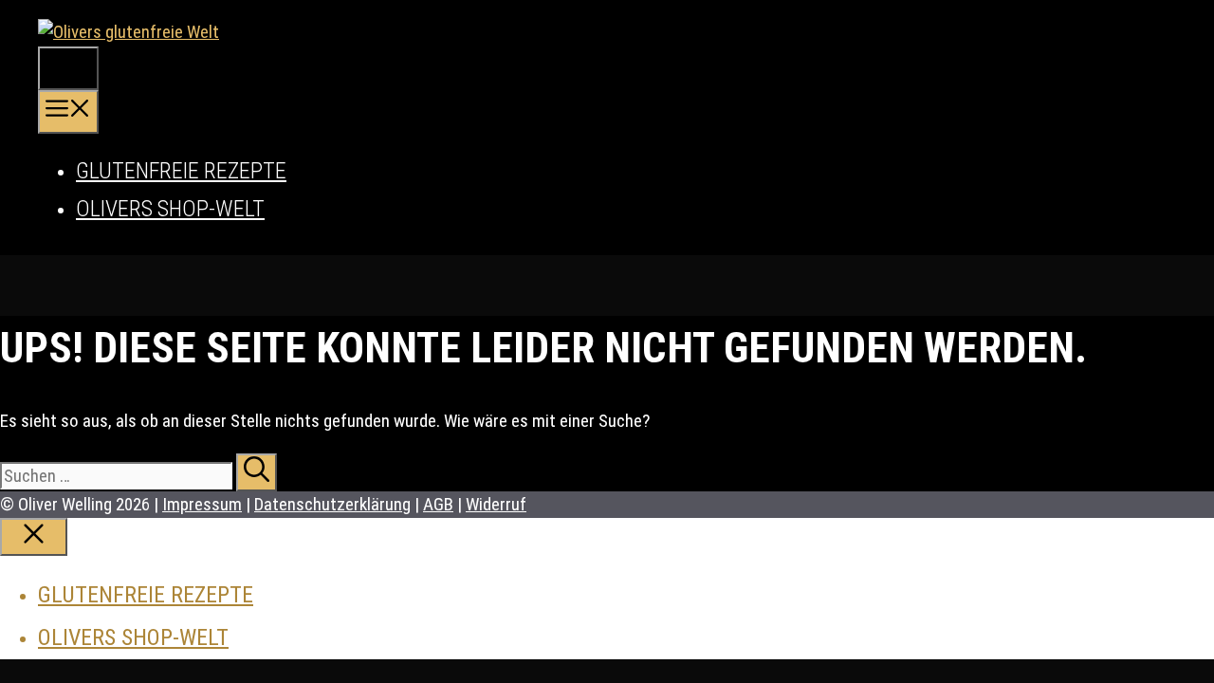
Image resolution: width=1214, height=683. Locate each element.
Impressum (202, 504)
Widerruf (496, 504)
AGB (438, 504)
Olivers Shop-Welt (170, 208)
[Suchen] (256, 472)
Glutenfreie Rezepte (181, 170)
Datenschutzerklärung (332, 504)
